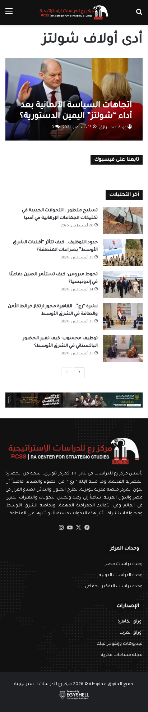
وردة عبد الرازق (112, 127)
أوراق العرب (131, 632)
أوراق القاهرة (130, 621)
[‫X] (78, 527)
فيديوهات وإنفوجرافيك (120, 644)
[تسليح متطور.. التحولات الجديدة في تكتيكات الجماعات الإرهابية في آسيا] (123, 220)
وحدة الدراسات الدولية (121, 575)
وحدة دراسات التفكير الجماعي (114, 586)
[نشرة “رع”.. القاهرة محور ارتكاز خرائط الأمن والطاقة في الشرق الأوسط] (123, 316)
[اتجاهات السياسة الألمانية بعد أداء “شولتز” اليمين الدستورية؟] (73, 99)
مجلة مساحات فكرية (122, 655)
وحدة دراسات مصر (124, 564)
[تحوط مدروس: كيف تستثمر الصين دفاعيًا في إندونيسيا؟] (123, 284)
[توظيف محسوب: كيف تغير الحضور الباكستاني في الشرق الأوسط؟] (123, 348)
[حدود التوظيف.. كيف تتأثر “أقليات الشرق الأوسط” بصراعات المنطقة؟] (123, 252)
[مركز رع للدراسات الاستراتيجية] (74, 12)
